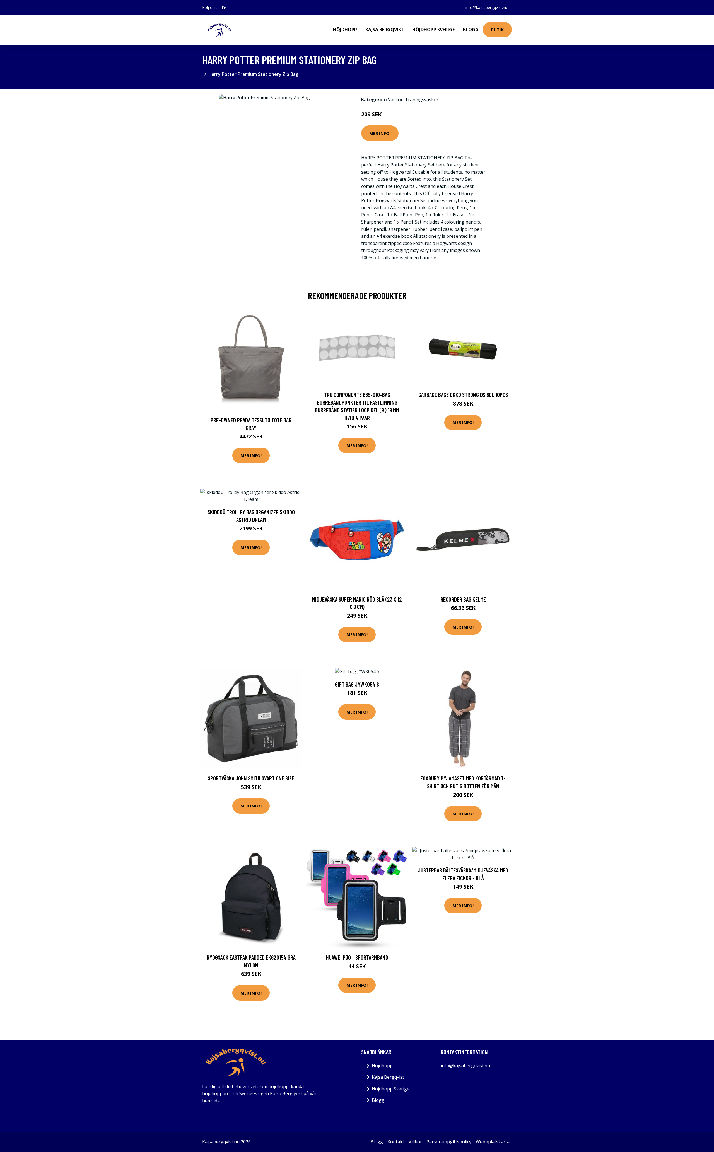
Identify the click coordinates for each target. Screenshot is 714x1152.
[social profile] (223, 7)
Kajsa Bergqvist (384, 29)
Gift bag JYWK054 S (357, 684)
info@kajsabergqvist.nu (486, 7)
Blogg (471, 29)
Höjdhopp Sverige (433, 29)
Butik (497, 29)
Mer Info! (379, 133)
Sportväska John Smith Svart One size (251, 778)
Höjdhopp (345, 29)
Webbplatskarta (493, 1142)
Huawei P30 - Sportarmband (357, 957)
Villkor (415, 1142)
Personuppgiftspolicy (448, 1142)
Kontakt (395, 1142)
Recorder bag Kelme (463, 599)
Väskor (395, 99)
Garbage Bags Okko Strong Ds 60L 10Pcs (463, 394)
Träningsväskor (421, 99)
